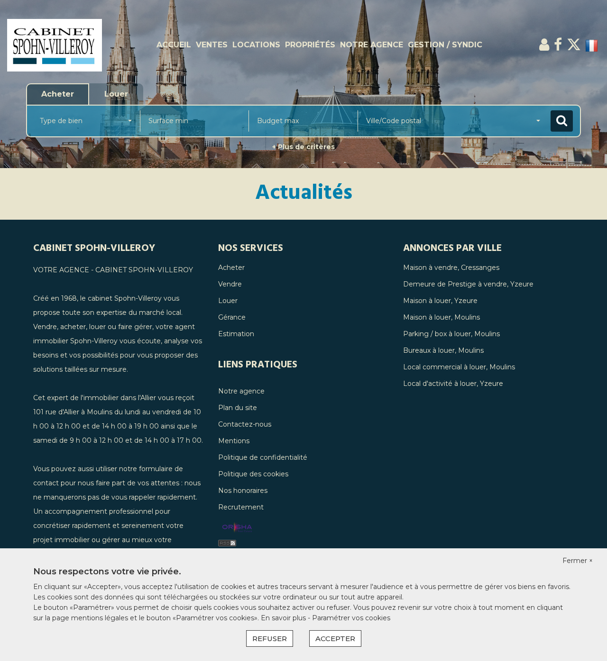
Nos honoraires (242, 490)
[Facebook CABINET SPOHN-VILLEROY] (558, 45)
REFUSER (269, 638)
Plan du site (237, 407)
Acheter (231, 267)
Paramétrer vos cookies (351, 618)
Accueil (173, 44)
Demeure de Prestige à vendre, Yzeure (468, 284)
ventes (212, 44)
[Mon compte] (544, 45)
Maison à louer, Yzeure (440, 300)
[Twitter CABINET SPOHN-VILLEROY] (574, 45)
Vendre (230, 284)
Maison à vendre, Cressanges (451, 267)
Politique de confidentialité (262, 457)
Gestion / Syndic (445, 44)
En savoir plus (284, 618)
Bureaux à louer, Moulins (443, 350)
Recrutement (241, 507)
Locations (256, 44)
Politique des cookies (253, 474)
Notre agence (371, 44)
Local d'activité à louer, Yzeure (453, 383)
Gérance (232, 317)
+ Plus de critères (303, 147)
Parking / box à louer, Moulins (451, 334)
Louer (228, 300)
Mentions (233, 441)
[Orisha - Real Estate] (237, 528)
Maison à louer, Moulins (441, 317)
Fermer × (577, 560)
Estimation (236, 334)
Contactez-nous (244, 424)
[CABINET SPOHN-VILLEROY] (54, 45)
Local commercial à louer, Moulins (459, 367)
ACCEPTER (335, 638)
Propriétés (310, 44)
